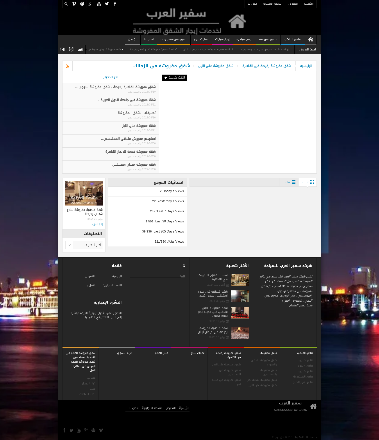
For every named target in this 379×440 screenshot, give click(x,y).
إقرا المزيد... (96, 224)
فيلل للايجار (161, 353)
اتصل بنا (252, 3)
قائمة (286, 182)
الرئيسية (308, 3)
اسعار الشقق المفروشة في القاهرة (212, 277)
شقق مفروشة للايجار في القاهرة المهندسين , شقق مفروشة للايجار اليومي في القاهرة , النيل (80, 362)
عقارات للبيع (201, 39)
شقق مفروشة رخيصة (174, 39)
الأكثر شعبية (177, 77)
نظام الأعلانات (87, 394)
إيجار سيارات (222, 39)
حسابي (91, 378)
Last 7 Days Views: (169, 211)
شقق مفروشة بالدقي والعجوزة (264, 362)
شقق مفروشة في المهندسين (230, 372)
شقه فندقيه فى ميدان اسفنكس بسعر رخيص (212, 294)
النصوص (293, 3)
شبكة (305, 182)
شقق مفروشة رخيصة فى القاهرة (266, 66)
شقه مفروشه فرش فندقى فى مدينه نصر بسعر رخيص (288, 49)
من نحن (132, 39)
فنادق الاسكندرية (303, 376)
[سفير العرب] (189, 21)
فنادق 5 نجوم (305, 371)
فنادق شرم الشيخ (303, 382)
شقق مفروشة (268, 39)
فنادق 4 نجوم (305, 365)
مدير (130, 91)
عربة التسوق (124, 353)
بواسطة (136, 91)
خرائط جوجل (88, 383)
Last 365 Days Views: (168, 231)
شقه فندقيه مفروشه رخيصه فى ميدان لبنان (226, 49)
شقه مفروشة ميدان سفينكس (124, 49)
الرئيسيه (306, 66)
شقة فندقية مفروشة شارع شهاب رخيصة (171, 49)
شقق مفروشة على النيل (215, 66)
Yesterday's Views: (170, 201)
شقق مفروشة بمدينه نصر (262, 380)
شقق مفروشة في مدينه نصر (226, 382)
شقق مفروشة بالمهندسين (268, 372)
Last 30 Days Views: (169, 221)
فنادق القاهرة (293, 39)
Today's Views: (173, 191)
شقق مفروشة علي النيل (262, 385)
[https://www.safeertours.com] (310, 40)
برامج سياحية (244, 39)
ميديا (92, 388)
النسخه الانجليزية (272, 3)
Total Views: (175, 241)
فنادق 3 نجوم (305, 360)
